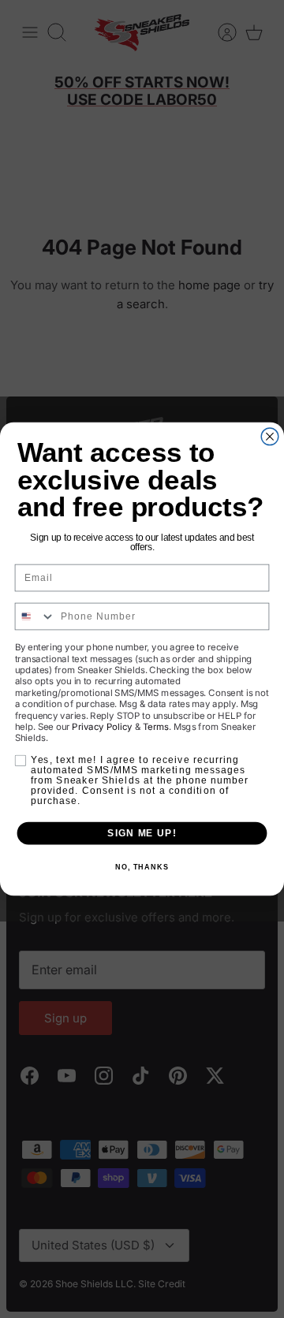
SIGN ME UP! (141, 833)
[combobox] (34, 616)
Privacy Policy (102, 726)
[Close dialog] (269, 436)
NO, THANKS (142, 867)
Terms (156, 726)
